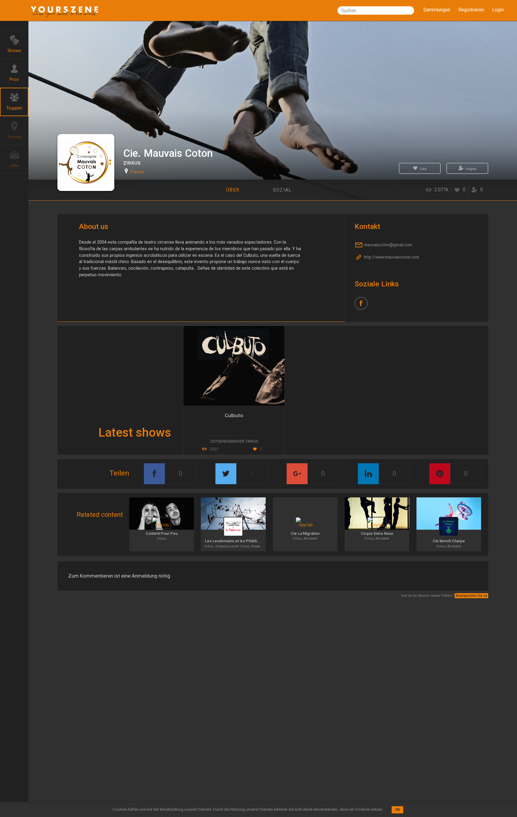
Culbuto (234, 415)
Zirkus (132, 163)
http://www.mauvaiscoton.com (391, 257)
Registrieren (471, 10)
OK (397, 810)
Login (498, 10)
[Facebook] (363, 305)
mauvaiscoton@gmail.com (387, 244)
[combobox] (375, 10)
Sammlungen (436, 10)
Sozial (282, 190)
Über (232, 190)
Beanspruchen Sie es (471, 595)
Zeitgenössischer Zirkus (234, 441)
